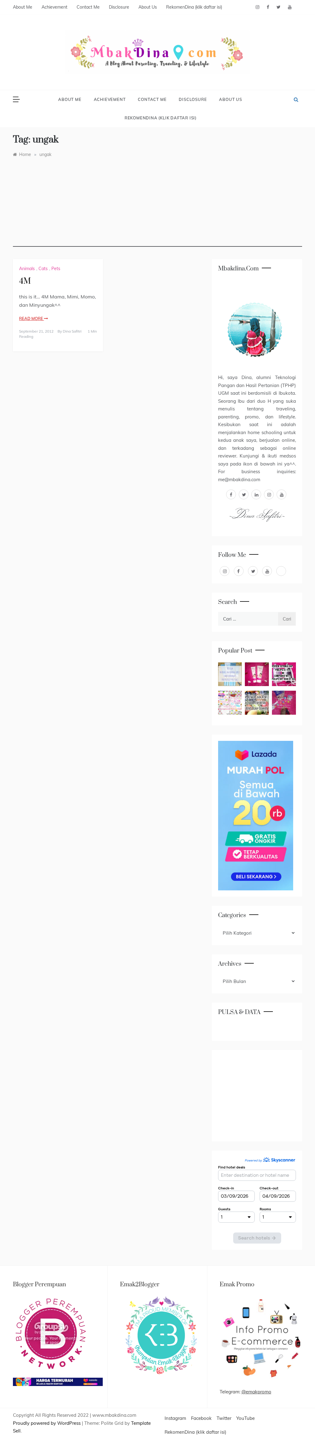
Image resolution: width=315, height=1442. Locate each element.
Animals (27, 268)
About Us (147, 7)
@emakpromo (256, 1392)
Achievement (54, 7)
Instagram (175, 1418)
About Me (22, 7)
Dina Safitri (72, 331)
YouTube (245, 1418)
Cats (43, 268)
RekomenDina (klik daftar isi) (194, 7)
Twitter (224, 1418)
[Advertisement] (157, 204)
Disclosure (119, 7)
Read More (31, 318)
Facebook (201, 1418)
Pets (55, 268)
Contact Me (88, 7)
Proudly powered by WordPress (47, 1423)
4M (25, 281)
